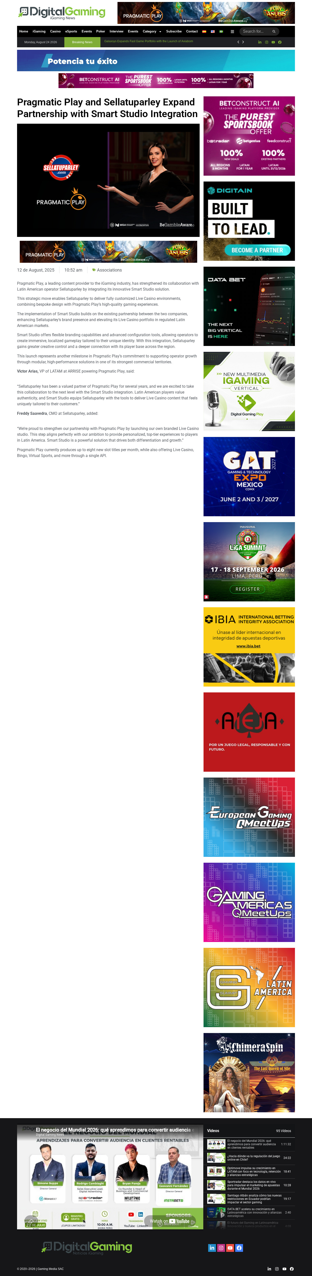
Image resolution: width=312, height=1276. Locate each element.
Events (87, 31)
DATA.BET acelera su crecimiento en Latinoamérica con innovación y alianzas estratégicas (254, 1212)
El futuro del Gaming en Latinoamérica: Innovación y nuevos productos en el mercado (253, 1226)
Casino (55, 31)
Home (23, 31)
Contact (192, 31)
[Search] (274, 31)
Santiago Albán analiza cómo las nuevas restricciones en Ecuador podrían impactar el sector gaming (254, 1199)
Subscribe (174, 31)
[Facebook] (280, 42)
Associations (109, 270)
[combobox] (254, 31)
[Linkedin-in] (260, 42)
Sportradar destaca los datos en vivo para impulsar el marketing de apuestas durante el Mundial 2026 (253, 1185)
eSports (71, 31)
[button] (82, 42)
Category (149, 31)
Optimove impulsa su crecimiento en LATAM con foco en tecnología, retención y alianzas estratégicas (254, 1171)
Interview (116, 31)
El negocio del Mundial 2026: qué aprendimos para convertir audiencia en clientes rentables (251, 1144)
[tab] (249, 1144)
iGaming (39, 31)
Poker (100, 31)
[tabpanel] (110, 1177)
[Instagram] (266, 42)
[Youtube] (273, 42)
